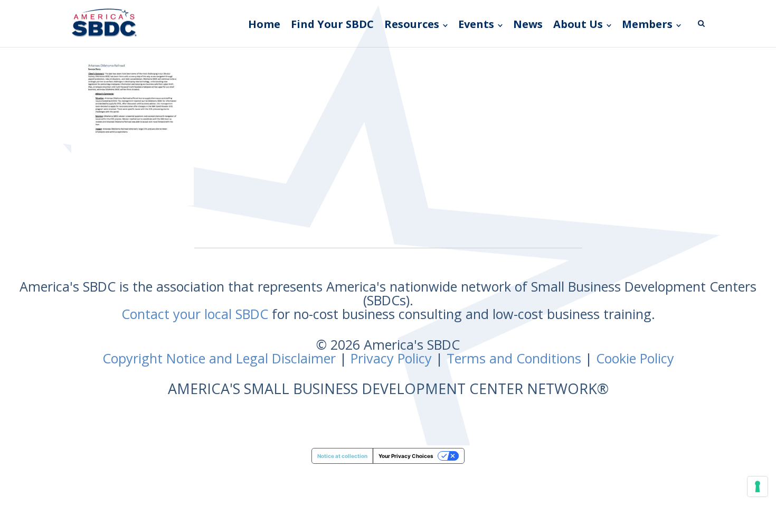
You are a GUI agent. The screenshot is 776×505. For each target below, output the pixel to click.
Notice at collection (342, 456)
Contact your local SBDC (194, 314)
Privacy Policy (391, 358)
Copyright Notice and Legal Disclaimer (219, 358)
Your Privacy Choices (405, 456)
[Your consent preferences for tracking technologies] (757, 486)
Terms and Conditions (514, 358)
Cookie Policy (635, 358)
